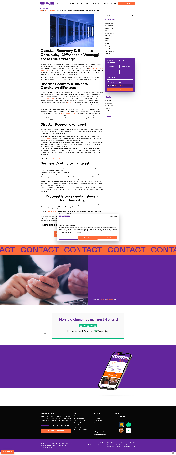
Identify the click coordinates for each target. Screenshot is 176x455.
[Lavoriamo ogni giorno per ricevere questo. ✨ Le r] (123, 126)
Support (95, 442)
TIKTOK (107, 110)
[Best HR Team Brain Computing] (121, 424)
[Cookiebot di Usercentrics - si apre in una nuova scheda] (111, 216)
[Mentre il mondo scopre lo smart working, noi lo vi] (131, 135)
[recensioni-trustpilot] (88, 326)
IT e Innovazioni (110, 33)
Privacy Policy (119, 85)
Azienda (113, 3)
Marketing (108, 36)
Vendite (107, 53)
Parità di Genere (120, 444)
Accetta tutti (108, 237)
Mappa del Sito (101, 444)
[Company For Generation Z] (121, 430)
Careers (96, 425)
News (107, 38)
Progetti (107, 43)
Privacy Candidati (131, 442)
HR (106, 30)
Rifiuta (68, 237)
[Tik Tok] (126, 416)
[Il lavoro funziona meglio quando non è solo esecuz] (123, 122)
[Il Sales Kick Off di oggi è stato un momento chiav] (131, 140)
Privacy (113, 442)
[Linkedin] (115, 416)
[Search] (133, 15)
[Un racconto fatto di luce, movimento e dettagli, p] (116, 126)
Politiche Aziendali (104, 442)
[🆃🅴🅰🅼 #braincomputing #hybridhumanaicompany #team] (116, 140)
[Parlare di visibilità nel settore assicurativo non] (108, 131)
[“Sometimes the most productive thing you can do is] (108, 122)
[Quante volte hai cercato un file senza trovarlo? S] (116, 131)
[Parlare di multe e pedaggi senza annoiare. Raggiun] (116, 135)
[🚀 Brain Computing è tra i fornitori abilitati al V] (116, 122)
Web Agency (98, 3)
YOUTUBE (108, 108)
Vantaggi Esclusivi (130, 444)
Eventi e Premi (109, 28)
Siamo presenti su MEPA (102, 429)
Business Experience (63, 3)
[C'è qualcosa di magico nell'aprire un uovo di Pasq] (108, 140)
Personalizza (87, 237)
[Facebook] (121, 416)
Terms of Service (110, 299)
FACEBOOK (109, 103)
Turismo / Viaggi (78, 422)
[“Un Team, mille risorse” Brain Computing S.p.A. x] (131, 122)
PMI (106, 41)
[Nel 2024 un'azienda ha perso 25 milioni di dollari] (108, 135)
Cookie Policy (121, 442)
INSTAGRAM (109, 105)
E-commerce (109, 25)
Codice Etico (110, 444)
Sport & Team (78, 427)
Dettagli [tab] (88, 221)
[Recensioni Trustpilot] (128, 424)
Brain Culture (109, 23)
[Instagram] (118, 416)
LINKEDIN (108, 100)
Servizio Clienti (109, 48)
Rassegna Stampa (110, 46)
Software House (88, 3)
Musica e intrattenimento (81, 429)
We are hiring (8, 451)
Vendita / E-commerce (80, 420)
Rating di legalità (99, 432)
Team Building (109, 51)
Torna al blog (45, 8)
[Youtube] (124, 416)
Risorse (106, 3)
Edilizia (76, 416)
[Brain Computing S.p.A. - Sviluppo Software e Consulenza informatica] (47, 3)
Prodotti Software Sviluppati (129, 446)
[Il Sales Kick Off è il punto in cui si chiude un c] (123, 140)
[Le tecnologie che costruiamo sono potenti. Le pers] (131, 131)
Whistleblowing (110, 446)
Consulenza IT (76, 3)
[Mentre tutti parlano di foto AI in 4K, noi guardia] (131, 126)
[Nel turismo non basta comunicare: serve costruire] (108, 126)
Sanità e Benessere (79, 418)
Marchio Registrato (100, 434)
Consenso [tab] (67, 221)
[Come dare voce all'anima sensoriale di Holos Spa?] (123, 131)
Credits (89, 442)
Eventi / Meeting (79, 425)
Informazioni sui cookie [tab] (108, 221)
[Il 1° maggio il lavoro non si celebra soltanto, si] (123, 135)
